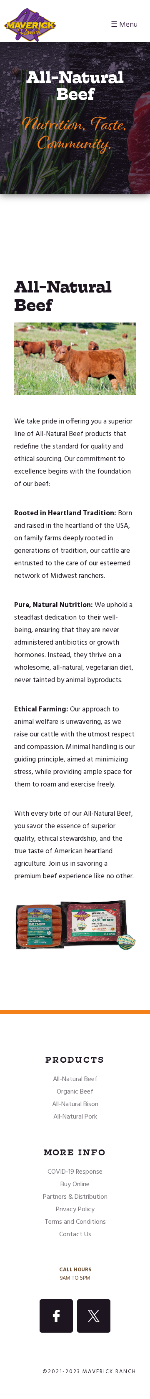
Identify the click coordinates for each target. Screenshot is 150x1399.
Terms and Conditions (75, 1222)
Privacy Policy (75, 1209)
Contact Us (75, 1234)
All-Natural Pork (75, 1117)
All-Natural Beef (75, 1079)
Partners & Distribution (75, 1197)
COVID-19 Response (75, 1172)
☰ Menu (124, 25)
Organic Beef (75, 1091)
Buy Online (75, 1184)
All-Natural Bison (75, 1104)
